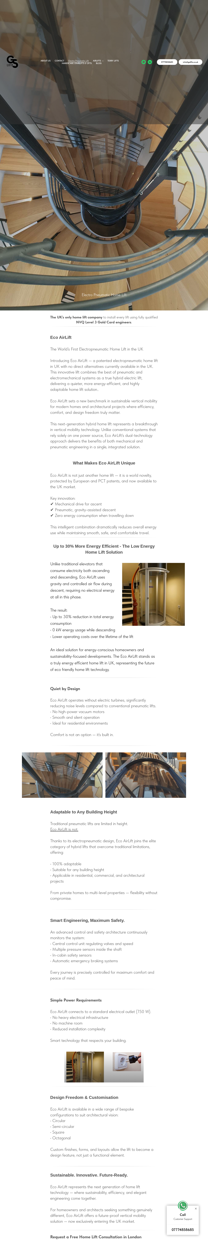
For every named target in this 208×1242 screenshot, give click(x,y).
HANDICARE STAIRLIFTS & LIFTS (77, 63)
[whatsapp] (143, 62)
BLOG (99, 63)
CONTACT (59, 60)
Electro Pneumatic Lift (78, 60)
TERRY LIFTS (113, 60)
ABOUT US (46, 60)
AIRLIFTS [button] (97, 60)
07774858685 (183, 1229)
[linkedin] (150, 62)
